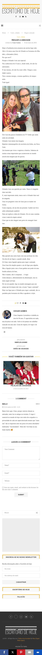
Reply (38, 404)
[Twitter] (16, 616)
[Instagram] (20, 17)
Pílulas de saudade (21, 386)
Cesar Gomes (16, 43)
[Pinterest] (21, 652)
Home (4, 33)
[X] (12, 652)
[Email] (29, 652)
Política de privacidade (24, 638)
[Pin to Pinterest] (23, 303)
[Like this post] (17, 303)
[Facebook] (11, 616)
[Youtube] (23, 17)
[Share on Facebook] (20, 303)
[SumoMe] (38, 652)
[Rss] (25, 17)
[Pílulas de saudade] (21, 372)
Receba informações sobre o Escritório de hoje (17, 564)
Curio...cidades (15, 33)
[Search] (40, 25)
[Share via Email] (25, 303)
